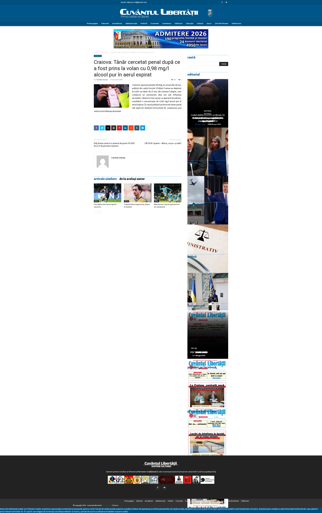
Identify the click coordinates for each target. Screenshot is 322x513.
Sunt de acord (134, 511)
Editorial (105, 23)
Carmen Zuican (102, 80)
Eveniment (166, 23)
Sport (209, 23)
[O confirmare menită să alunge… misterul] (207, 152)
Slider (96, 201)
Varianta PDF (196, 305)
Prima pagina (92, 23)
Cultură (200, 23)
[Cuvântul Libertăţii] (161, 13)
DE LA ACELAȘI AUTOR (132, 178)
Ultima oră (104, 52)
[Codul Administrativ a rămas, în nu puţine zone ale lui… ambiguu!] (207, 248)
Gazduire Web (107, 505)
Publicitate (236, 23)
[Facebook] (222, 2)
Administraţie (131, 23)
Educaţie (189, 23)
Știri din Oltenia (221, 23)
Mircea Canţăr (200, 124)
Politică (144, 23)
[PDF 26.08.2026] (207, 383)
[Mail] (226, 2)
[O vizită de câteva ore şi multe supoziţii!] (207, 200)
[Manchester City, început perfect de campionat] (167, 192)
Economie (155, 23)
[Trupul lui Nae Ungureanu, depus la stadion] (137, 192)
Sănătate (179, 23)
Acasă (96, 52)
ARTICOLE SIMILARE (105, 178)
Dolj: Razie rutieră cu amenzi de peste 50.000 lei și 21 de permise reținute (114, 144)
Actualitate (117, 23)
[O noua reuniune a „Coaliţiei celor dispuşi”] (207, 297)
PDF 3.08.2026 (198, 352)
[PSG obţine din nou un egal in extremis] (107, 192)
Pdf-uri (194, 348)
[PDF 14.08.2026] (207, 431)
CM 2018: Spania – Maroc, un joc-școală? (163, 143)
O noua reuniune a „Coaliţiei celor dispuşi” (208, 119)
